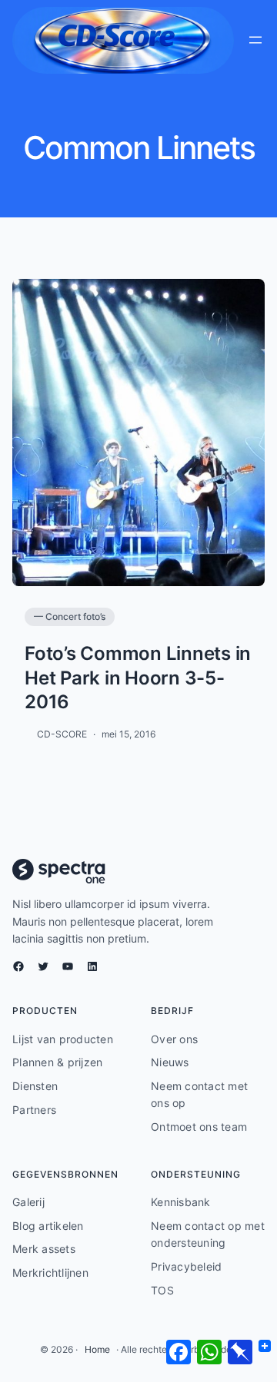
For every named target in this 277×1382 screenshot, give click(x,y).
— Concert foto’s (69, 616)
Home (97, 1349)
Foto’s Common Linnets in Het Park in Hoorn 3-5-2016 (138, 677)
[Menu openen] (255, 40)
